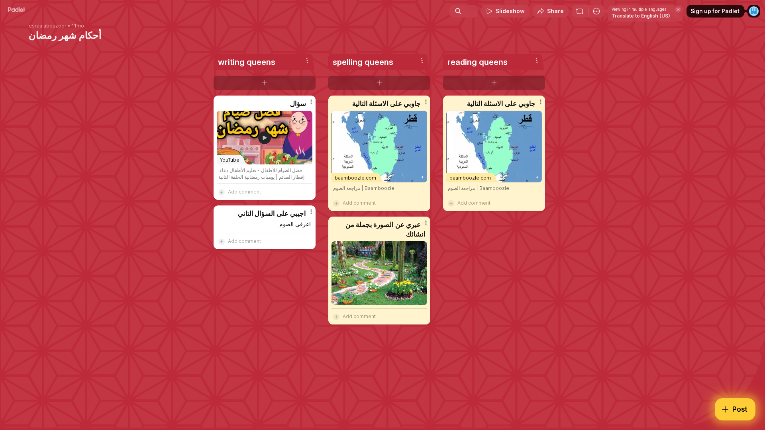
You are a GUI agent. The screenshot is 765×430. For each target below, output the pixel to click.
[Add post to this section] (265, 83)
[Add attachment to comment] (222, 192)
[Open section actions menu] (307, 60)
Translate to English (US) (641, 16)
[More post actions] (311, 102)
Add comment (244, 192)
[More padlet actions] (596, 11)
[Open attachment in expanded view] (379, 273)
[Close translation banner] (678, 9)
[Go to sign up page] (753, 11)
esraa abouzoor (48, 26)
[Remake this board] (580, 11)
